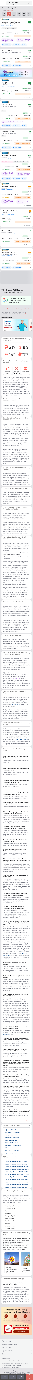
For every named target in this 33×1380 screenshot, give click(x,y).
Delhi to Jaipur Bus (11, 1140)
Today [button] (5, 10)
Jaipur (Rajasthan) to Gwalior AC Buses (17, 1174)
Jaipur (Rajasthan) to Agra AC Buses (16, 1161)
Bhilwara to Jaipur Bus (12, 1137)
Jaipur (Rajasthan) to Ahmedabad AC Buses (18, 1171)
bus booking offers (15, 678)
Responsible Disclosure (7, 1363)
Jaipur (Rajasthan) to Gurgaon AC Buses (17, 1177)
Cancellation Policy (6, 1367)
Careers (27, 1363)
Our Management (6, 1365)
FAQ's (19, 1360)
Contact (15, 1360)
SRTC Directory (17, 1249)
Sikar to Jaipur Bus (11, 1148)
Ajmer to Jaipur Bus (11, 1130)
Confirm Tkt (20, 1371)
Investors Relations (16, 1365)
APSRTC (8, 1268)
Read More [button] (25, 314)
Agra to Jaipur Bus (11, 1153)
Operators (17, 1363)
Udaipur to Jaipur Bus (11, 1135)
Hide (27, 1121)
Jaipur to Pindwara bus (21, 739)
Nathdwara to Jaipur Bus (13, 1145)
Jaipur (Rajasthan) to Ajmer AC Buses (16, 1179)
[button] (2, 3)
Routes (22, 1363)
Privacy (28, 1360)
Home (3, 309)
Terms (23, 1360)
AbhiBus (11, 1371)
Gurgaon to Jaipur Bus (12, 1150)
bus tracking (6, 1034)
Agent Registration (17, 1367)
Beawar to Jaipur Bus (11, 1142)
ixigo (15, 1371)
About (10, 1360)
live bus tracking (16, 704)
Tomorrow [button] (10, 10)
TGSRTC (25, 1268)
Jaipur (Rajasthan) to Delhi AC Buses (16, 1164)
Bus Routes (10, 309)
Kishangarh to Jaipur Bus (12, 1132)
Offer (7, 1360)
